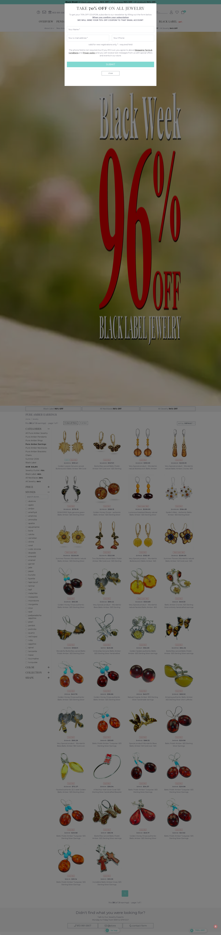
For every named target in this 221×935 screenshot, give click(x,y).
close (110, 73)
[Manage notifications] (215, 926)
